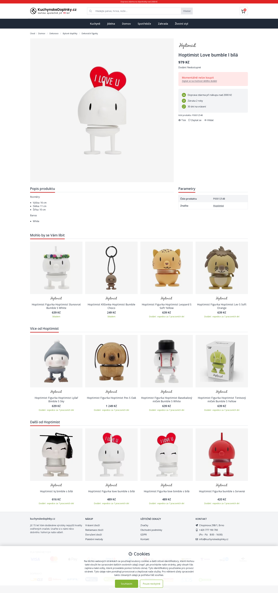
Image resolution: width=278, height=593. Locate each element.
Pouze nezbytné (151, 583)
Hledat (187, 11)
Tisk (183, 120)
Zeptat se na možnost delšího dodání (199, 81)
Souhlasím (126, 583)
